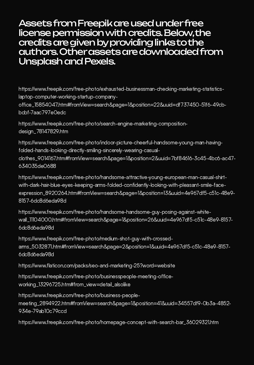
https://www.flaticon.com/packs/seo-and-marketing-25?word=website (97, 265)
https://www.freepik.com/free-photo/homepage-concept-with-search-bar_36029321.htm (119, 322)
